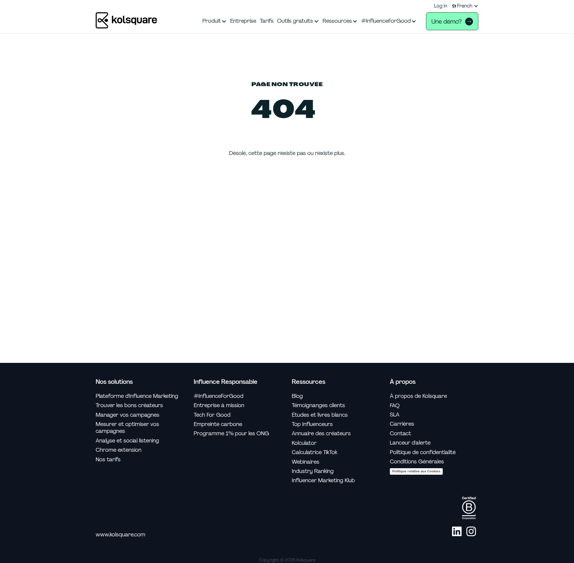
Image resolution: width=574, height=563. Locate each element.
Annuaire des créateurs (321, 433)
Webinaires (305, 462)
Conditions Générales (417, 461)
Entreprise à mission (219, 405)
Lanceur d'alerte (410, 442)
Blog (297, 396)
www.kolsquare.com (120, 534)
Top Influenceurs (312, 424)
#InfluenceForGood (218, 396)
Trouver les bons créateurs (129, 405)
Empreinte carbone (218, 424)
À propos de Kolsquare (418, 396)
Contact (400, 433)
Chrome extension (118, 450)
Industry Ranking (313, 471)
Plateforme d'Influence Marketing (137, 396)
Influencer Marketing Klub (323, 480)
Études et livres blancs (320, 415)
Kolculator (304, 443)
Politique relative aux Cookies (416, 471)
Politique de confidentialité (423, 452)
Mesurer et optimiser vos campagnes (127, 428)
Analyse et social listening (127, 440)
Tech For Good (212, 415)
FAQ (395, 405)
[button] (465, 6)
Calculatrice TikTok (314, 452)
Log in (440, 6)
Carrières (402, 424)
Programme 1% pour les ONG (231, 433)
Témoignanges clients (318, 405)
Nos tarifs (108, 459)
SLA (394, 414)
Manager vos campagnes (127, 415)
